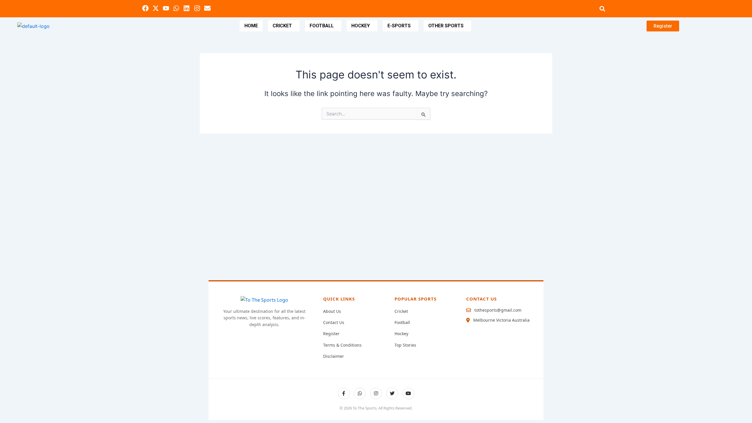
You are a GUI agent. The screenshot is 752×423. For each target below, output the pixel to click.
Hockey (360, 25)
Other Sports (446, 25)
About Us (332, 311)
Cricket (282, 25)
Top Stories (405, 345)
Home (251, 25)
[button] (284, 25)
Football (322, 25)
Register (331, 333)
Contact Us (333, 322)
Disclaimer (333, 356)
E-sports (399, 25)
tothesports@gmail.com (497, 310)
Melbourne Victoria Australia (501, 320)
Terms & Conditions (342, 345)
